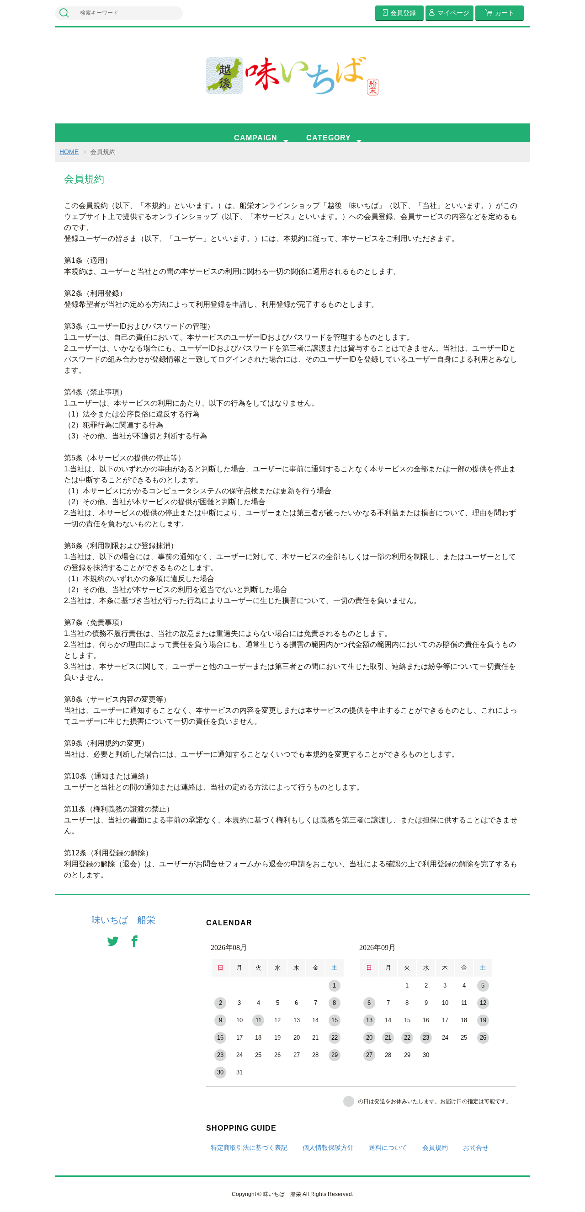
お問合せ (476, 1147)
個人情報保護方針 (328, 1147)
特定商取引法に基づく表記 (249, 1147)
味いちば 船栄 (123, 920)
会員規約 (435, 1147)
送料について (388, 1147)
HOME (69, 151)
